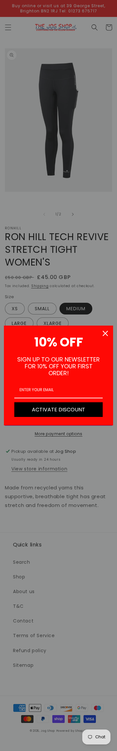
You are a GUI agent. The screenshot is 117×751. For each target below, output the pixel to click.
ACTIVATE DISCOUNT (58, 409)
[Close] (105, 333)
